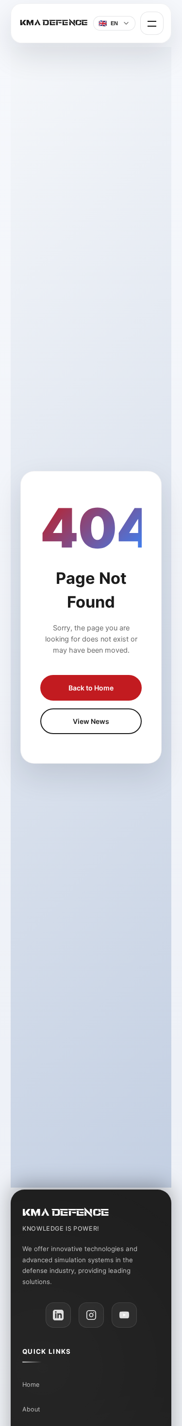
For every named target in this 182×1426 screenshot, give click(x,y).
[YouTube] (124, 1315)
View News (91, 721)
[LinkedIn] (58, 1315)
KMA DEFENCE (54, 23)
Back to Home (91, 688)
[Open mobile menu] (152, 23)
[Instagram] (91, 1315)
